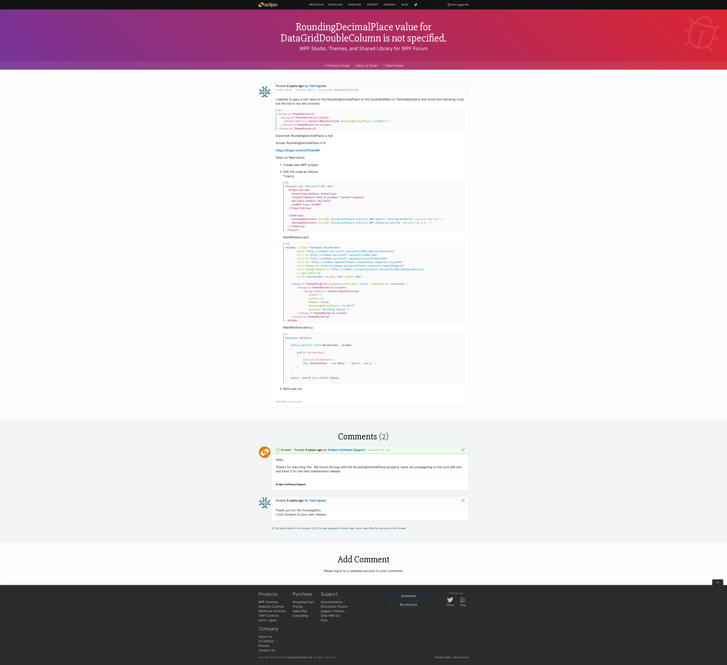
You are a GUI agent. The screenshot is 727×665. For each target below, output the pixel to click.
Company (268, 628)
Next (394, 65)
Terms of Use (461, 657)
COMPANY (390, 4)
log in (338, 571)
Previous (338, 65)
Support (329, 594)
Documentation (332, 602)
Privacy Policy (443, 657)
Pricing (298, 606)
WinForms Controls (272, 611)
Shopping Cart (303, 602)
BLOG (405, 4)
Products (268, 594)
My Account (408, 604)
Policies (263, 646)
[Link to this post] (463, 450)
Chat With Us (330, 615)
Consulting (300, 615)
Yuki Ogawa (317, 86)
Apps (272, 620)
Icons (262, 620)
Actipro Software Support (346, 450)
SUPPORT (372, 4)
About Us (265, 636)
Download (408, 596)
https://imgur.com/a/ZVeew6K (298, 150)
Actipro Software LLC (299, 657)
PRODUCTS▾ (316, 4)
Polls (324, 620)
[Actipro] (267, 5)
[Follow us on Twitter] (415, 5)
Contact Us (266, 650)
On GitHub (266, 641)
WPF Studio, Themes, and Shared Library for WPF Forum (364, 48)
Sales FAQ (300, 611)
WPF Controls (268, 602)
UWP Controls (268, 615)
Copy (460, 112)
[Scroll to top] (717, 582)
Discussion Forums (334, 606)
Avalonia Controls (271, 606)
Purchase (302, 594)
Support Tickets (333, 611)
